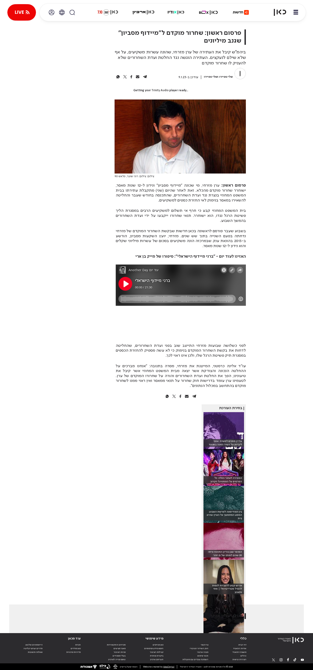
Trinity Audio (160, 90)
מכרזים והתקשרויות (116, 645)
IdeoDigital (168, 667)
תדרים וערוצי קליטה (33, 648)
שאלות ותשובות (35, 652)
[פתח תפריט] (296, 12)
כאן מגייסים (158, 645)
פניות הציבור (120, 652)
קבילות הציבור (156, 652)
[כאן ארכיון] (143, 12)
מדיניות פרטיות (73, 652)
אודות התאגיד (239, 648)
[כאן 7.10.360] (108, 12)
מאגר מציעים (119, 648)
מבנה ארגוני (202, 652)
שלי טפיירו (226, 76)
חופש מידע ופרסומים (153, 648)
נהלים (243, 656)
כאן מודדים (76, 648)
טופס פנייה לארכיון (117, 659)
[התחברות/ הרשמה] (51, 12)
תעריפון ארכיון (156, 659)
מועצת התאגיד (239, 652)
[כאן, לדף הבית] (277, 12)
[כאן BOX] (208, 12)
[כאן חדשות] (241, 12)
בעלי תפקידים (119, 656)
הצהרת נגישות (239, 659)
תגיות (78, 645)
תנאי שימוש (202, 656)
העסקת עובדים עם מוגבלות (195, 659)
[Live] (21, 12)
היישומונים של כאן (34, 645)
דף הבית (242, 645)
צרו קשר (204, 645)
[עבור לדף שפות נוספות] (61, 12)
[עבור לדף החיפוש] (72, 12)
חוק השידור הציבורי (199, 648)
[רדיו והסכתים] (176, 12)
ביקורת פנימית (156, 656)
